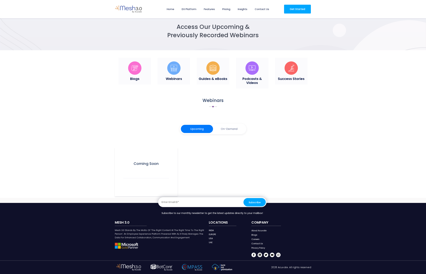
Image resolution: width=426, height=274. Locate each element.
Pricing (226, 9)
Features (209, 9)
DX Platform (189, 9)
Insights (242, 9)
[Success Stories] (291, 68)
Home (170, 9)
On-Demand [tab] (229, 129)
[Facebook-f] (253, 255)
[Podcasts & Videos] (252, 68)
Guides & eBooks (213, 78)
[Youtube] (272, 255)
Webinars (174, 78)
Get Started (297, 9)
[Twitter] (266, 255)
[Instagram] (278, 255)
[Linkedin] (260, 255)
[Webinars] (174, 68)
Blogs (134, 78)
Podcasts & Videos (252, 80)
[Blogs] (134, 68)
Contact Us (262, 9)
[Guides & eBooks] (213, 68)
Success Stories (291, 78)
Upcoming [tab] (197, 129)
